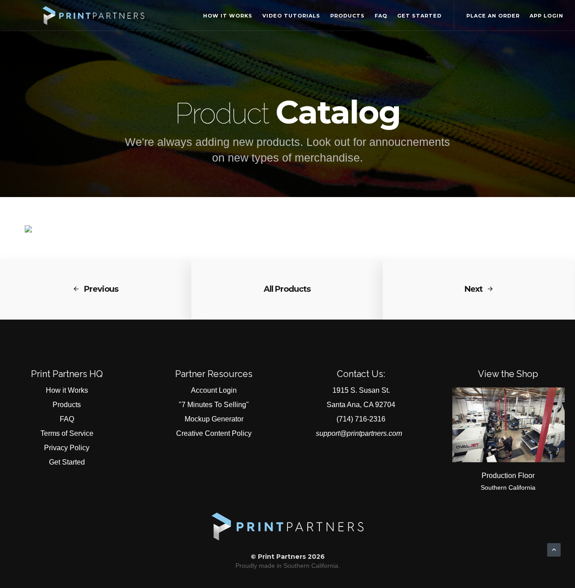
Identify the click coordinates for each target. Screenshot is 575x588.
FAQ (381, 16)
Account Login (214, 390)
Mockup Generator (214, 419)
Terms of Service (66, 433)
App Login (546, 16)
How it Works (227, 16)
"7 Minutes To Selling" (214, 404)
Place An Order (493, 16)
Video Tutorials (291, 16)
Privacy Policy (66, 448)
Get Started (419, 16)
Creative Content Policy (214, 433)
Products (347, 16)
